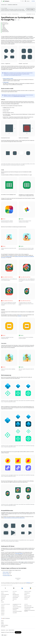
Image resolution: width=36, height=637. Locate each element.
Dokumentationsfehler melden (29, 607)
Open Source (3, 597)
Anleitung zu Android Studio (17, 606)
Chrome (2, 622)
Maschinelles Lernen (16, 594)
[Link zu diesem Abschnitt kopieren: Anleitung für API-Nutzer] (15, 546)
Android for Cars (26, 597)
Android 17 (2, 605)
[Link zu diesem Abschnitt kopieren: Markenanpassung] (12, 375)
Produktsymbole (5, 82)
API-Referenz (15, 609)
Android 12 (2, 613)
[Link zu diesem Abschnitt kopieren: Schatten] (6, 309)
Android (2, 620)
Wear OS (25, 594)
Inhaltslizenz (28, 582)
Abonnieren (18, 632)
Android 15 (2, 608)
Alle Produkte (3, 626)
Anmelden (33, 1)
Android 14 (2, 610)
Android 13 (2, 611)
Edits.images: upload (18, 553)
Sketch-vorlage (5, 572)
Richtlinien (19, 315)
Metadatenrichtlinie (8, 256)
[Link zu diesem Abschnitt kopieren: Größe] (5, 170)
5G (13, 600)
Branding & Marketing (12, 4)
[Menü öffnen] (1, 1)
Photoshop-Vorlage (6, 575)
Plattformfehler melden (27, 605)
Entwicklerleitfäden (15, 608)
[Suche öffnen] (21, 1)
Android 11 (2, 614)
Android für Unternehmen (5, 594)
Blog (1, 600)
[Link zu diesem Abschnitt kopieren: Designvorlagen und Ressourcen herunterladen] (27, 568)
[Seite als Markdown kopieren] (18, 20)
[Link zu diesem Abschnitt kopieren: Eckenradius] (7, 343)
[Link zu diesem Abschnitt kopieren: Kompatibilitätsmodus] (14, 510)
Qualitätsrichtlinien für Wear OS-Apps (19, 96)
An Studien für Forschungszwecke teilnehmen (29, 611)
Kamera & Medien (15, 597)
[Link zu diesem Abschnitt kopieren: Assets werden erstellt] (14, 88)
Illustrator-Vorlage (6, 573)
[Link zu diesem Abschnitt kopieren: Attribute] (6, 99)
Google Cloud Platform (4, 625)
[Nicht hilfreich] (34, 14)
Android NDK (15, 612)
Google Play (4, 4)
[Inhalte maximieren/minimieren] (7, 22)
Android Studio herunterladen (17, 611)
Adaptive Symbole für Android (8, 78)
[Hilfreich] (32, 14)
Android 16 (2, 607)
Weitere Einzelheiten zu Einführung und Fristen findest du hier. (14, 517)
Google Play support (27, 608)
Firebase (2, 623)
